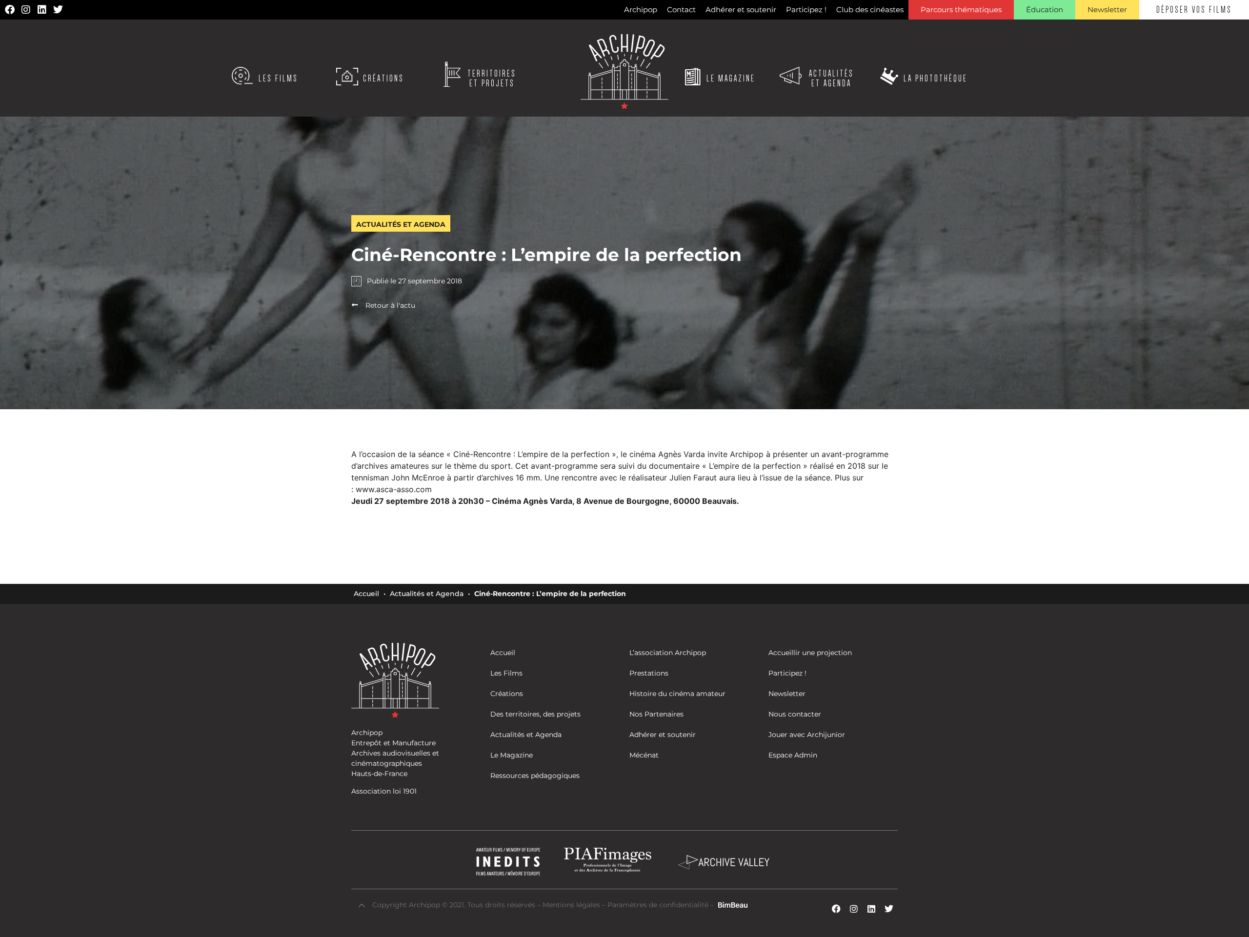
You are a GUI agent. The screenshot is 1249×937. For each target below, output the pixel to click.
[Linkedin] (42, 10)
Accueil (366, 593)
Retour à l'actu (390, 305)
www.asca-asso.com (394, 489)
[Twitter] (58, 10)
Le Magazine (730, 78)
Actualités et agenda (831, 78)
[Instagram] (26, 10)
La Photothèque (935, 78)
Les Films (278, 78)
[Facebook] (10, 10)
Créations (383, 78)
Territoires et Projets (491, 78)
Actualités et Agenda (426, 593)
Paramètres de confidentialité (657, 904)
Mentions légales (572, 904)
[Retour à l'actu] (354, 304)
